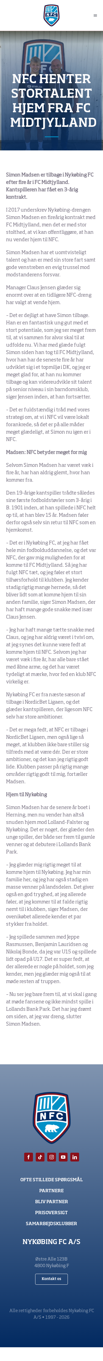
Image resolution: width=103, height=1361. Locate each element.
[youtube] (63, 1157)
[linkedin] (74, 1157)
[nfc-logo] (51, 6)
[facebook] (28, 1157)
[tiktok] (40, 1157)
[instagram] (51, 1157)
